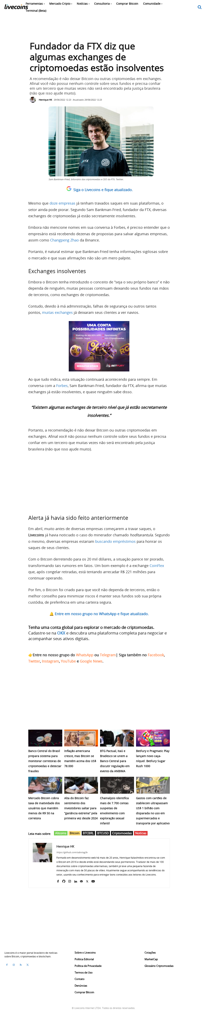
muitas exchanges (57, 312)
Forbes (62, 385)
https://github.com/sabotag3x (72, 852)
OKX (61, 633)
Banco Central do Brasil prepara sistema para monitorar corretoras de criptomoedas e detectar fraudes (44, 761)
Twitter (34, 661)
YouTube (68, 661)
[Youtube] (93, 880)
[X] (87, 880)
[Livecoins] (16, 7)
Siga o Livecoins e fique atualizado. (103, 189)
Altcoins (60, 833)
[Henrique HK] (34, 100)
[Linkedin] (75, 880)
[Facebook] (57, 880)
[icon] (199, 7)
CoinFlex (157, 565)
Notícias (140, 833)
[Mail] (81, 880)
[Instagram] (69, 880)
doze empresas (62, 203)
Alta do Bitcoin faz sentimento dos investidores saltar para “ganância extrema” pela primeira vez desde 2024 (81, 808)
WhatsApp (84, 654)
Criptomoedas (122, 833)
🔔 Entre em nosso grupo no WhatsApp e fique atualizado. (99, 613)
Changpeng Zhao (64, 240)
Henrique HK (45, 99)
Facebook (156, 654)
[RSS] (20, 964)
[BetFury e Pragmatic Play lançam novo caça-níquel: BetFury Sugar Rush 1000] (153, 738)
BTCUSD (103, 833)
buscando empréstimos (115, 541)
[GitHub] (63, 880)
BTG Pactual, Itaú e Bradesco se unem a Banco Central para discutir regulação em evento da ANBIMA (115, 761)
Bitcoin (74, 833)
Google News (91, 661)
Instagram (50, 661)
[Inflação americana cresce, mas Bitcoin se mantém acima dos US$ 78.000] (81, 738)
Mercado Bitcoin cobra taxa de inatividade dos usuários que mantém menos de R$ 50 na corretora (44, 808)
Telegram (108, 654)
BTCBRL (88, 833)
